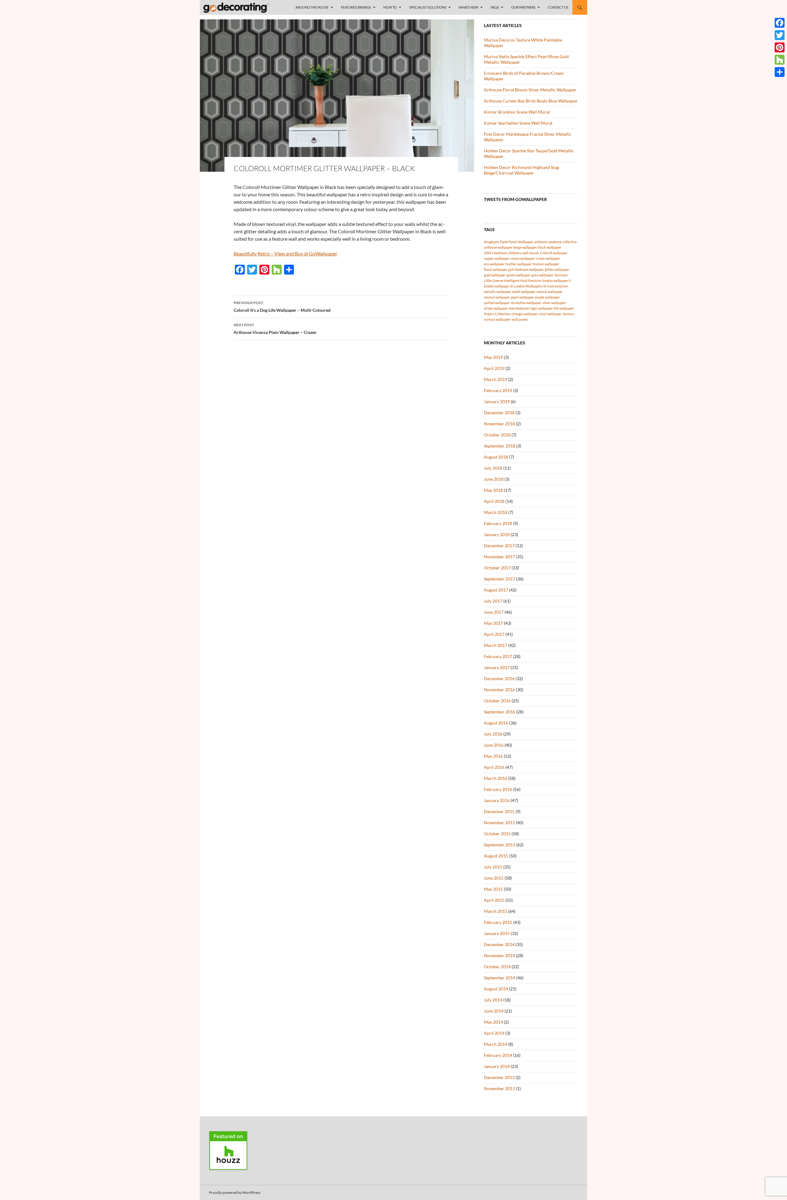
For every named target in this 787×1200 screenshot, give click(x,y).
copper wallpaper (496, 258)
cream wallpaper (522, 258)
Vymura (568, 314)
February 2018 (498, 523)
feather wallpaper (518, 264)
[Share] (779, 72)
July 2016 (493, 733)
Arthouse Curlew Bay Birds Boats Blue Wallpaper (531, 100)
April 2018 (494, 501)
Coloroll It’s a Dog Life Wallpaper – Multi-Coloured (282, 306)
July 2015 (493, 866)
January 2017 (497, 667)
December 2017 (499, 545)
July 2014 (493, 999)
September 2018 (499, 445)
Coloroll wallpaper (554, 253)
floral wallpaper (495, 269)
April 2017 (494, 634)
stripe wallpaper (496, 308)
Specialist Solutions (427, 7)
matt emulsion (557, 286)
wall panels (520, 319)
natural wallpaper (549, 292)
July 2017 (493, 601)
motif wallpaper (524, 292)
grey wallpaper (543, 275)
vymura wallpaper (497, 319)
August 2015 (496, 855)
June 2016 (494, 745)
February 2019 (498, 390)
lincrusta (561, 275)
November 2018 (499, 423)
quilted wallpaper (497, 303)
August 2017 (496, 589)
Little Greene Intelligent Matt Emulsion (513, 281)
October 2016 (497, 700)
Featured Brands (356, 7)
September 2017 (499, 578)
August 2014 (496, 988)
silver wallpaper (554, 303)
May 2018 (493, 490)
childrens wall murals (523, 253)
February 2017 (498, 656)
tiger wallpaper (541, 308)
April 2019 (494, 368)
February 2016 (498, 789)
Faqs (495, 7)
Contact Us (558, 7)
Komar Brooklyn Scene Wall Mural (517, 111)
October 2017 (497, 567)
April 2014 (494, 1033)
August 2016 (496, 722)
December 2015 (499, 811)
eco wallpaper (494, 264)
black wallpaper (549, 247)
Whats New (468, 7)
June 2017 (494, 612)
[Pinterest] (779, 47)
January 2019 (497, 401)
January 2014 (497, 1066)
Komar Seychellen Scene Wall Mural (518, 123)
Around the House (312, 7)
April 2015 (494, 900)
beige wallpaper (525, 247)
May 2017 (493, 623)
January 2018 (497, 534)
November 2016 (499, 689)
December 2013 (499, 1077)
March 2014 (495, 1044)
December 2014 (499, 944)
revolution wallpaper (526, 303)
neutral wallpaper (497, 297)
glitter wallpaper (557, 269)
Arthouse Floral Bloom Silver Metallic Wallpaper (530, 89)
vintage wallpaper (524, 314)
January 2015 (497, 933)
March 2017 (495, 645)
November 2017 (499, 556)
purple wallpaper (547, 297)
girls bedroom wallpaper (526, 269)
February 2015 (498, 922)
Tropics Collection (497, 314)
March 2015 (495, 911)
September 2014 (499, 977)
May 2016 (493, 756)
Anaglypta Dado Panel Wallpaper (508, 242)
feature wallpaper (546, 264)
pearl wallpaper (522, 297)
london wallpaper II (557, 281)
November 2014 (499, 955)
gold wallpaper (495, 275)
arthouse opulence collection (555, 242)
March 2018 (495, 512)
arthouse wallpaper (498, 247)
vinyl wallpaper (550, 314)
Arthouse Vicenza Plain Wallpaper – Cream (275, 329)
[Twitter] (779, 35)
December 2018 (499, 412)
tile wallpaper (564, 308)
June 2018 (494, 479)
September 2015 (499, 844)
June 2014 (494, 1010)
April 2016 (494, 767)
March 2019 (495, 379)
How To (390, 7)
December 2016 (499, 678)
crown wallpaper (548, 258)
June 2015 (494, 878)
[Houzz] (779, 60)
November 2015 (499, 822)
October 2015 (497, 833)
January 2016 (497, 800)
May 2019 (493, 357)
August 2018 (496, 457)
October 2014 (497, 966)
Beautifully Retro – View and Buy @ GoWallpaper (285, 253)
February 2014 (498, 1055)
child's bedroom (495, 253)
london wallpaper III (498, 286)
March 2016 (495, 778)
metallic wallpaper (497, 292)
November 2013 (499, 1088)
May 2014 (493, 1022)
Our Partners (523, 7)
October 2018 (497, 434)
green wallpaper (519, 275)
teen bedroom (519, 308)
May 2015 (493, 889)
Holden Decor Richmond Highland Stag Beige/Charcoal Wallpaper (521, 170)
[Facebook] (779, 23)
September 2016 (499, 711)
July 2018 (493, 468)
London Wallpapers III (530, 286)
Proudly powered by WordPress (234, 1192)
